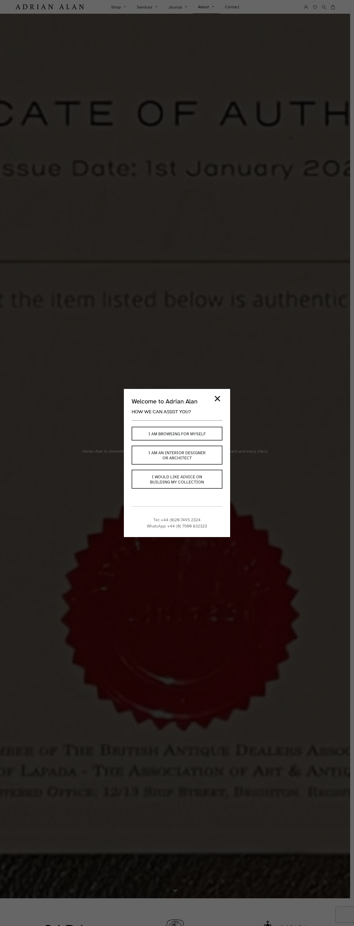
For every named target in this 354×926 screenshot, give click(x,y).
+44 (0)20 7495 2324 (181, 520)
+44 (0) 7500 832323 (187, 526)
